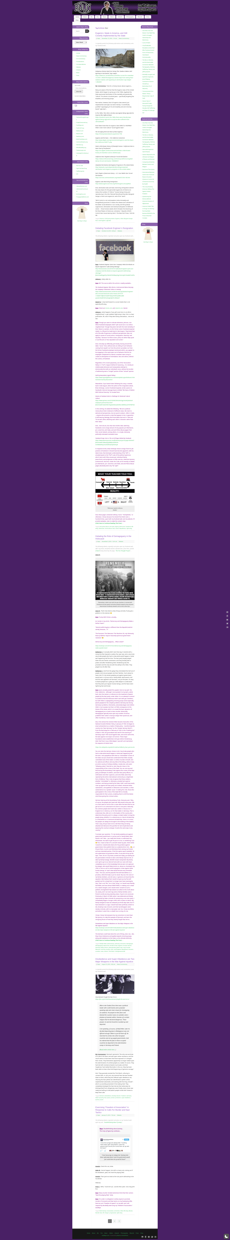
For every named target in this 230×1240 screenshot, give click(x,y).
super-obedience (125, 1097)
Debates (120, 231)
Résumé (140, 17)
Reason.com (79, 133)
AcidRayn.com (105, 1235)
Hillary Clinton (104, 947)
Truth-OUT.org (80, 128)
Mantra (119, 1235)
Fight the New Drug (81, 168)
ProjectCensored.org (81, 122)
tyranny (97, 1099)
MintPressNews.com (81, 139)
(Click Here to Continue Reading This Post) (109, 523)
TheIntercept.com (81, 150)
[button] (226, 1236)
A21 (77, 174)
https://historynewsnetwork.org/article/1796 (108, 134)
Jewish (118, 947)
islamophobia (112, 947)
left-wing (126, 1211)
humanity (101, 1097)
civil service (123, 943)
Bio (92, 17)
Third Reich (111, 951)
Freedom (123, 1096)
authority (117, 943)
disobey (114, 1096)
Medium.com (79, 131)
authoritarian (110, 943)
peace (108, 1097)
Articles (78, 53)
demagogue (129, 943)
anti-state (111, 526)
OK (86, 31)
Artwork (120, 17)
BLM (101, 1211)
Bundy (104, 1211)
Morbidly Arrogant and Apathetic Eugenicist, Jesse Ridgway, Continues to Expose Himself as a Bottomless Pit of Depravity (148, 81)
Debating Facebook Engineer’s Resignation (114, 228)
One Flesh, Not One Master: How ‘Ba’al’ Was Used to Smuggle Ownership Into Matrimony (148, 35)
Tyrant (101, 1099)
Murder (97, 1213)
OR (103, 1213)
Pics (98, 17)
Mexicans (97, 949)
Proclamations (80, 61)
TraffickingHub (80, 171)
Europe (125, 945)
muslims (108, 949)
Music (104, 17)
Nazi (96, 220)
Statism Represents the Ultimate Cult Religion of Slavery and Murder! (148, 157)
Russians (131, 949)
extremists (117, 1211)
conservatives (110, 1211)
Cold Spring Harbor (109, 218)
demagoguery (99, 945)
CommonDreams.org (82, 142)
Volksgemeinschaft (120, 951)
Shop (77, 20)
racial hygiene (102, 220)
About (85, 17)
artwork (97, 551)
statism (106, 951)
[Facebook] (227, 616)
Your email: (77, 85)
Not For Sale (79, 165)
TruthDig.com (80, 125)
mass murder (126, 947)
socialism (97, 951)
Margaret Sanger (128, 218)
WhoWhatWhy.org (81, 147)
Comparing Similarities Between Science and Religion (148, 164)
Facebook (128, 526)
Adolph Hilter (103, 943)
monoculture (108, 528)
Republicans (122, 528)
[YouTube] (227, 620)
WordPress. (125, 1235)
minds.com (108, 308)
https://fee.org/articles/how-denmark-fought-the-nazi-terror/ (112, 999)
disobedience (107, 1096)
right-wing (129, 528)
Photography (130, 17)
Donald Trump (113, 945)
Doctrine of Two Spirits (148, 169)
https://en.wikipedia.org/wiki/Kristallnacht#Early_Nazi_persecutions (115, 747)
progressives (112, 1213)
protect (113, 1097)
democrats (122, 526)
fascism (130, 945)
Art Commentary (80, 59)
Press (147, 17)
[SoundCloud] (227, 627)
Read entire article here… (108, 1050)
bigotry (117, 526)
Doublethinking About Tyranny (113, 1122)
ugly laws (108, 220)
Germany (97, 947)
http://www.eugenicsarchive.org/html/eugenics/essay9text (113, 184)
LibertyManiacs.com (81, 186)
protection (118, 1097)
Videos (112, 17)
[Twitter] (227, 623)
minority (103, 949)
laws (121, 947)
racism (117, 528)
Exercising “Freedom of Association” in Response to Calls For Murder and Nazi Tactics (112, 1110)
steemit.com (119, 308)
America (102, 218)
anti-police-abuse (104, 526)
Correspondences (81, 64)
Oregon (107, 1213)
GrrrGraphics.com (81, 194)
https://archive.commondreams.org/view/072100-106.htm (112, 177)
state (102, 951)
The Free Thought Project (123, 551)
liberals (131, 1211)
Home (77, 17)
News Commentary (124, 38)
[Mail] (227, 612)
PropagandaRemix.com (82, 197)
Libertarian (101, 528)
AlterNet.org (79, 145)
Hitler (121, 218)
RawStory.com (80, 136)
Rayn (98, 38)
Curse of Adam (146, 43)
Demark (102, 1096)
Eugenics (117, 218)
